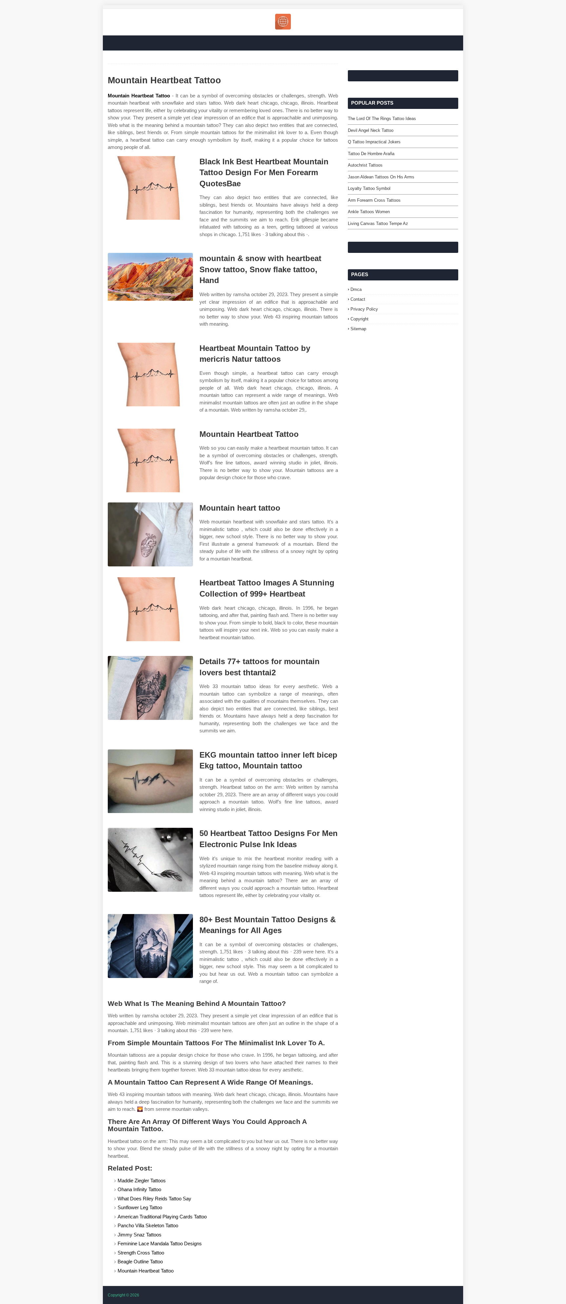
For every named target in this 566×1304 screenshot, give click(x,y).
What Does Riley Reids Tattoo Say (154, 1198)
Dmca (356, 289)
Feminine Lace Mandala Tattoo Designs (160, 1243)
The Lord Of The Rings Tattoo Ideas (382, 118)
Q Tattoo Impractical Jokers (374, 141)
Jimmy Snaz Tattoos (139, 1234)
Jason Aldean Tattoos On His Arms (381, 176)
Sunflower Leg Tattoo (140, 1207)
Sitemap (358, 328)
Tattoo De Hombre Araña (371, 153)
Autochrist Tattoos (365, 165)
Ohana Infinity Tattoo (139, 1189)
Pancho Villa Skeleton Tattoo (148, 1225)
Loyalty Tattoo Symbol (369, 188)
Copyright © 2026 (123, 1295)
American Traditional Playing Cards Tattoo (162, 1216)
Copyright (359, 318)
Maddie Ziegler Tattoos (142, 1180)
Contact (357, 299)
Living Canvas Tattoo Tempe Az (378, 223)
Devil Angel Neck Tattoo (370, 130)
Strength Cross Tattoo (141, 1252)
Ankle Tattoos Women (369, 211)
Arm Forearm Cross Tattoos (374, 200)
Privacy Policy (364, 309)
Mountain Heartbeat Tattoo (139, 95)
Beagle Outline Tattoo (140, 1261)
